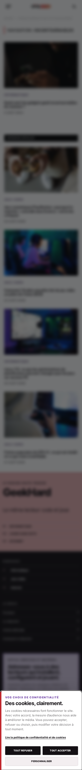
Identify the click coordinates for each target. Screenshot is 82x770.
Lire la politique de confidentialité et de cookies (35, 737)
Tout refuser (23, 750)
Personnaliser (41, 761)
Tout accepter (60, 750)
